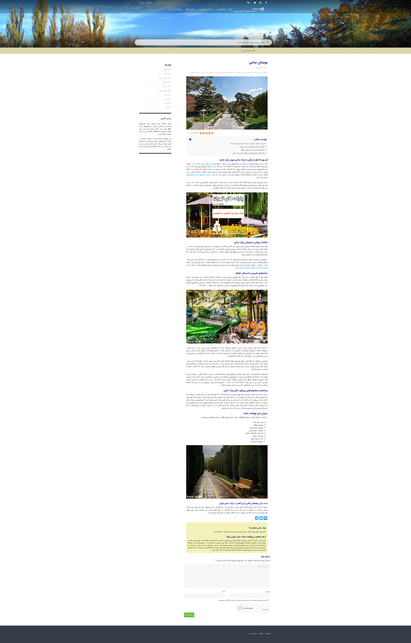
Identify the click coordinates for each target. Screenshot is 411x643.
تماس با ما (150, 2)
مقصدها (267, 633)
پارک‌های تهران (206, 163)
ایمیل (267, 591)
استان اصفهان (167, 69)
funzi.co (157, 131)
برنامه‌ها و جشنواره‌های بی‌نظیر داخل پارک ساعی (248, 153)
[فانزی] (258, 9)
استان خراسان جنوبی (165, 90)
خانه (230, 9)
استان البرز (168, 107)
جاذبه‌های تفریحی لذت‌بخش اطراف (252, 150)
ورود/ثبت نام (177, 9)
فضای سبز (259, 67)
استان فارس (167, 99)
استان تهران (263, 33)
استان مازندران (166, 86)
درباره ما (141, 2)
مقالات (260, 633)
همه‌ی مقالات (189, 9)
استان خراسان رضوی (165, 78)
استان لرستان (167, 95)
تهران (250, 33)
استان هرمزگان (166, 82)
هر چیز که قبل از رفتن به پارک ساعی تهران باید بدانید (247, 143)
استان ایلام (168, 103)
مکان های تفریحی (248, 50)
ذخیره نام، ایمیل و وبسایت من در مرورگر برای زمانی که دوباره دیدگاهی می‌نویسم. (243, 600)
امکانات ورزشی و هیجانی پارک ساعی (252, 146)
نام (223, 591)
